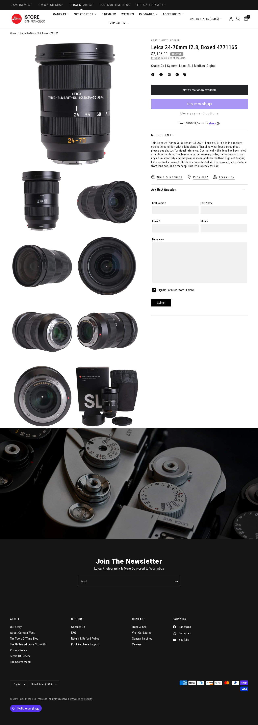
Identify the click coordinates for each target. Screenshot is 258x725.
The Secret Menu (20, 662)
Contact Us (78, 627)
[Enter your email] (176, 581)
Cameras (59, 14)
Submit (161, 302)
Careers (136, 644)
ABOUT (15, 619)
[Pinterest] (170, 74)
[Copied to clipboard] (185, 74)
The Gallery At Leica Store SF (28, 644)
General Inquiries (142, 638)
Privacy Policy (18, 650)
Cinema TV (109, 14)
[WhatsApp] (178, 74)
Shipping (155, 58)
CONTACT (138, 619)
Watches (127, 14)
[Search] (238, 19)
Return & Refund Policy (85, 638)
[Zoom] (131, 47)
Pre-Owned (146, 14)
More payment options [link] (199, 113)
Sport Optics (83, 14)
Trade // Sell (139, 627)
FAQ (73, 633)
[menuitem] (61, 14)
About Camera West (22, 633)
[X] (161, 74)
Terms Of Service (20, 656)
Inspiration (117, 23)
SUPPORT (77, 619)
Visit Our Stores (141, 633)
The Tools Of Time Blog (24, 638)
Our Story (16, 627)
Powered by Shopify (81, 698)
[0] (245, 19)
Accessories (172, 14)
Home (13, 33)
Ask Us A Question (163, 190)
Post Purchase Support (85, 644)
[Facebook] (153, 74)
